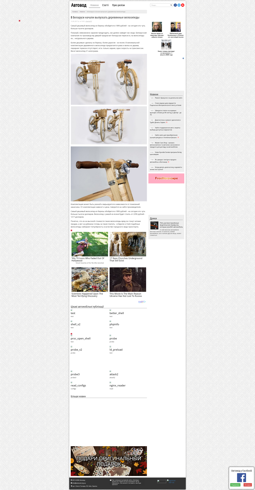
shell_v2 (75, 324)
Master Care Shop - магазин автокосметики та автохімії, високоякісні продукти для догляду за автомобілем (165, 145)
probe (113, 338)
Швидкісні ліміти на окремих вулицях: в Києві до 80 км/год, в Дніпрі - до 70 (165, 112)
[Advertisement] (109, 422)
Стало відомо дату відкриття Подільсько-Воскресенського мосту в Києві (165, 104)
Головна (75, 12)
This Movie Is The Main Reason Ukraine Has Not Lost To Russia (126, 294)
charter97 (88, 21)
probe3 (75, 374)
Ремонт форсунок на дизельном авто (168, 98)
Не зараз (248, 485)
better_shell (117, 313)
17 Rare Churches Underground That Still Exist (126, 259)
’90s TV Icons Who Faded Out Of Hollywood (88, 259)
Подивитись (235, 485)
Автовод (78, 4)
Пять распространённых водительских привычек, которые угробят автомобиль (171, 225)
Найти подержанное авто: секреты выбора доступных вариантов (165, 129)
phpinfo (114, 324)
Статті (105, 5)
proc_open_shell (81, 338)
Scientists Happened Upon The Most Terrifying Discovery (87, 294)
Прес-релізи (118, 5)
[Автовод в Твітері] (179, 5)
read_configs (78, 385)
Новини (94, 5)
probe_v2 (76, 349)
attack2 (114, 374)
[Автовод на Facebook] (175, 5)
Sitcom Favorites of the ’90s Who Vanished (90, 263)
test (73, 313)
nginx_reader (118, 385)
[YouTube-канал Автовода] (182, 5)
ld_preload (116, 349)
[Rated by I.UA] (161, 481)
